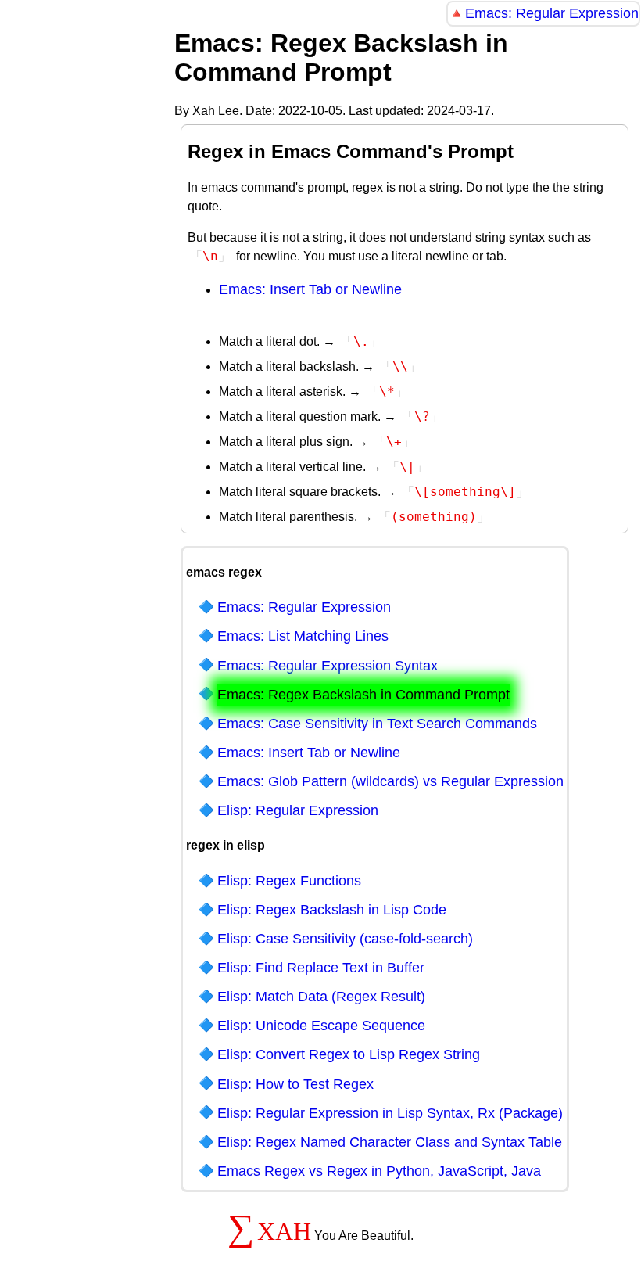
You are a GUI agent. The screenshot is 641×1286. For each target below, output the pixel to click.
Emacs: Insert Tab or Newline (310, 289)
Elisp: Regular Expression (297, 810)
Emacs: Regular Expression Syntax (327, 666)
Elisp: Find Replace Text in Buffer (320, 967)
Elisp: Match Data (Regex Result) (321, 996)
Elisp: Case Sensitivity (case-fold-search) (345, 939)
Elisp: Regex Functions (289, 881)
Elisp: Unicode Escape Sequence (321, 1025)
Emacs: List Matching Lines (303, 636)
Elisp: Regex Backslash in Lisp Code (331, 910)
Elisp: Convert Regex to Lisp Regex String (348, 1054)
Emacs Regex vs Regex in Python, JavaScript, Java (379, 1171)
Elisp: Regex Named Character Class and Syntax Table (389, 1142)
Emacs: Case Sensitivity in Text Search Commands (377, 723)
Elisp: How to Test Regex (295, 1084)
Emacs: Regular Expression (552, 13)
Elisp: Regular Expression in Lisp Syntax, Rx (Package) (390, 1113)
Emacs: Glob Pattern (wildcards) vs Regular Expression (390, 781)
